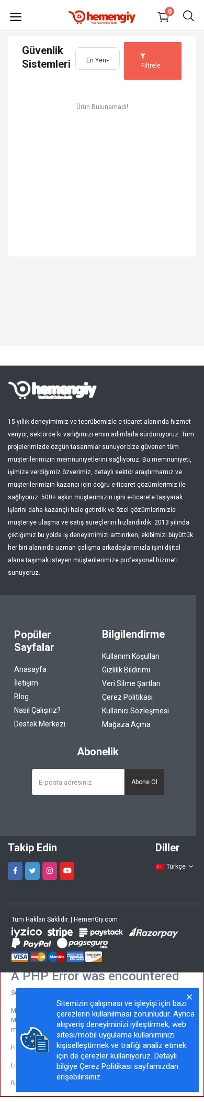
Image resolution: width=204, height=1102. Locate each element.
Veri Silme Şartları (131, 683)
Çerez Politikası (127, 697)
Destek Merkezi (39, 724)
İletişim (26, 683)
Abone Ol (144, 782)
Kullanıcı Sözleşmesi (135, 711)
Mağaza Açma (126, 724)
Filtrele (150, 65)
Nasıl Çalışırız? (37, 710)
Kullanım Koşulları (131, 656)
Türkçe (176, 866)
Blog (21, 696)
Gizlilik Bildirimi (126, 670)
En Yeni (97, 60)
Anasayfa (30, 669)
